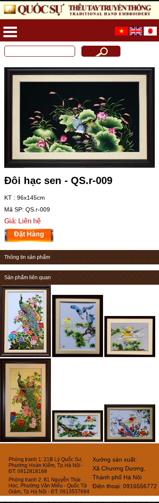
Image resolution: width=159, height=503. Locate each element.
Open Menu (10, 31)
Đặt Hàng (29, 234)
